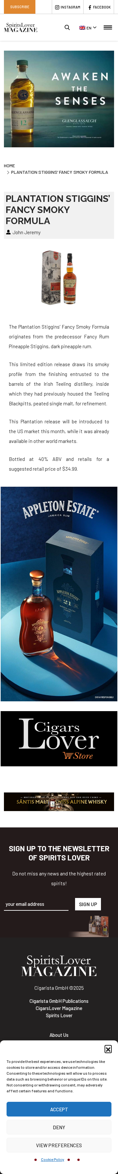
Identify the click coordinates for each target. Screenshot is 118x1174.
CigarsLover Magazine (59, 1008)
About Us (59, 1035)
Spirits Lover (59, 1015)
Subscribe (20, 7)
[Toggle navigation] (108, 27)
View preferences (59, 1145)
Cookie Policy (52, 1159)
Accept (59, 1109)
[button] (108, 1048)
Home (9, 165)
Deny (59, 1127)
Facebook (102, 7)
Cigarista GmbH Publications (59, 1001)
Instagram (70, 7)
